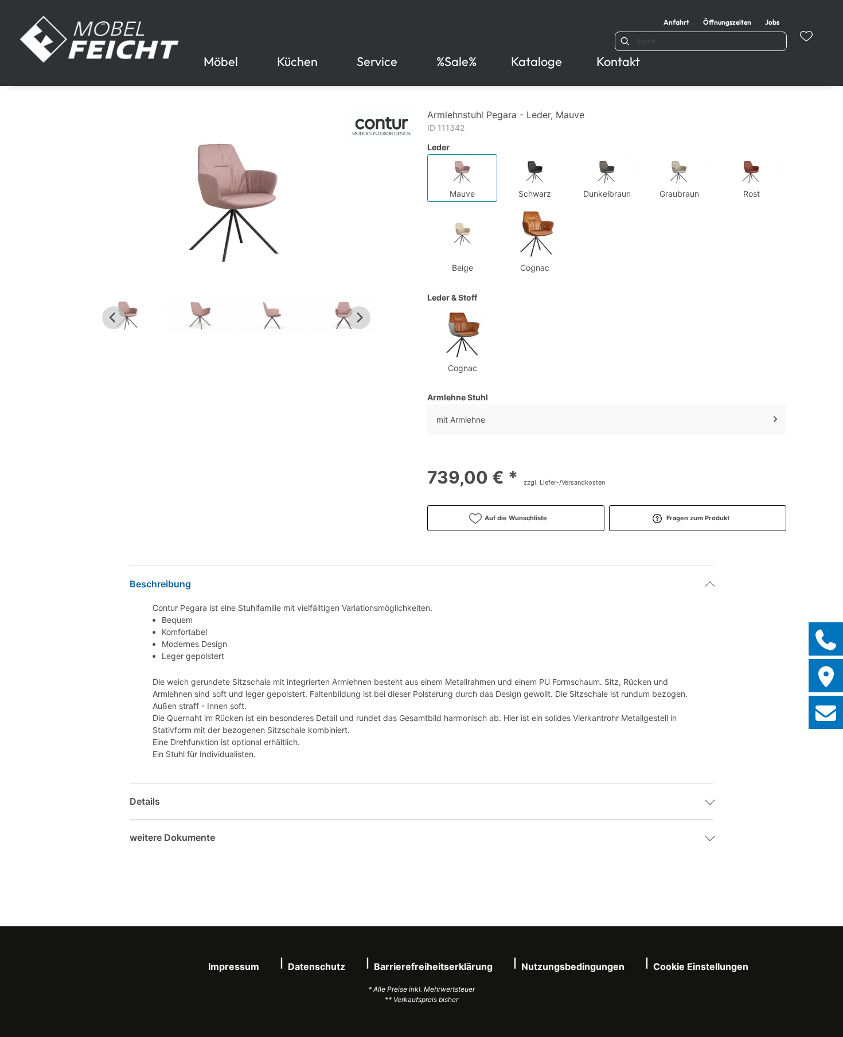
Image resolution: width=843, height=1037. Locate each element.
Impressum (233, 966)
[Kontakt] (826, 712)
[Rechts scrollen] (359, 317)
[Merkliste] (806, 36)
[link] (221, 61)
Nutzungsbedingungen (573, 966)
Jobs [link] (772, 22)
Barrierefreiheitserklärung (433, 966)
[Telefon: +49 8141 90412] (826, 639)
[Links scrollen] (113, 317)
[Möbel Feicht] (100, 39)
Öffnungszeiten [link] (727, 22)
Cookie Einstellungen (700, 966)
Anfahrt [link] (676, 22)
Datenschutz (316, 966)
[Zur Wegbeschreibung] (826, 675)
